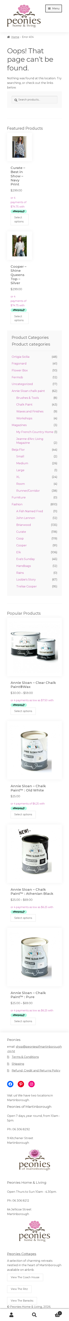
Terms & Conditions (25, 1057)
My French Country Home (34, 432)
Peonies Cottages (21, 1254)
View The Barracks (22, 1300)
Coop (20, 538)
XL (18, 477)
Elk (18, 552)
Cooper (21, 545)
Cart (53, 1311)
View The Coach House (25, 1277)
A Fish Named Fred (29, 511)
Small (20, 456)
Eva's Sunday (25, 559)
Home (15, 37)
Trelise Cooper (26, 586)
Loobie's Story (26, 579)
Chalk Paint (24, 404)
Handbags (23, 566)
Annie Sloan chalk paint (28, 391)
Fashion (17, 504)
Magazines (19, 425)
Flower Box (20, 370)
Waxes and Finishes (29, 411)
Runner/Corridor (28, 490)
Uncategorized (22, 384)
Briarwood (23, 525)
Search (34, 1315)
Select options (19, 219)
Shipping (18, 1064)
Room (20, 484)
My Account (11, 1315)
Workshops (24, 418)
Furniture (19, 497)
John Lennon (25, 518)
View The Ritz (19, 1289)
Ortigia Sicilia (20, 356)
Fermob (17, 377)
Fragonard (19, 363)
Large (20, 470)
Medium (22, 463)
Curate (21, 531)
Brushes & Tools (27, 398)
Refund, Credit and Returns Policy (36, 1070)
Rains (20, 573)
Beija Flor (18, 449)
